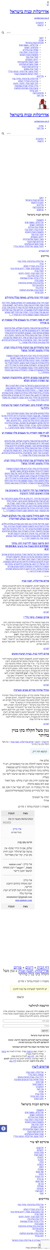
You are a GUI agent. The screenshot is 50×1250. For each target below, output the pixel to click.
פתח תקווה (39, 1152)
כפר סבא (40, 1171)
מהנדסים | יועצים (31, 47)
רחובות (41, 1157)
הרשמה (40, 25)
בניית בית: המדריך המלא (28, 81)
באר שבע (40, 1181)
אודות (41, 40)
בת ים (41, 1183)
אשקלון (41, 1186)
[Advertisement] (25, 169)
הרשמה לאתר (38, 1084)
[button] (3, 1128)
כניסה (3, 1051)
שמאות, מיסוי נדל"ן (36, 1074)
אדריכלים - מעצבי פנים (34, 222)
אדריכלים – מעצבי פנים (28, 45)
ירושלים (40, 1150)
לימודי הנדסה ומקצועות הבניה (26, 74)
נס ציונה (40, 1188)
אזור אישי (40, 1082)
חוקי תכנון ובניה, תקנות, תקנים (25, 83)
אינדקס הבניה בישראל (34, 42)
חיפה (42, 1167)
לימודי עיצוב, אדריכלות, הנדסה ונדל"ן (23, 71)
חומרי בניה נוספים (31, 69)
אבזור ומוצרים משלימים (28, 64)
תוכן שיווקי (33, 90)
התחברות (40, 22)
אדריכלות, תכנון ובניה (35, 1072)
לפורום (46, 612)
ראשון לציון (39, 1155)
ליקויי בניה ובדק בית (35, 275)
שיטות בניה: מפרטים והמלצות (26, 88)
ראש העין (40, 1191)
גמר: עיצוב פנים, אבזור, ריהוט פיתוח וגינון (27, 268)
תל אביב (40, 1147)
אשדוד (41, 1169)
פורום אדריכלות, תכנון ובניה (22, 742)
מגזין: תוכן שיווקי (37, 1096)
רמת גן (41, 1159)
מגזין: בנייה (39, 1094)
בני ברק (40, 1179)
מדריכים (40, 76)
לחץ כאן (30, 1056)
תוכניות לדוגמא (37, 202)
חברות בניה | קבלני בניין (28, 52)
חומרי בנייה (39, 271)
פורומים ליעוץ (38, 93)
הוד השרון (39, 1176)
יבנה (42, 1193)
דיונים (37, 742)
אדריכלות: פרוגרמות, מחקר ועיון (25, 78)
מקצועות (40, 220)
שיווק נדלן (40, 287)
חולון (42, 1162)
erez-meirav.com (23, 900)
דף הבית (45, 742)
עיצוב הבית (39, 280)
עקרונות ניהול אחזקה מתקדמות (31, 283)
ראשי (41, 38)
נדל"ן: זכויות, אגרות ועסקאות (26, 86)
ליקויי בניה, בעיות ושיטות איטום (31, 1077)
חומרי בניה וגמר (32, 57)
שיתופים (40, 210)
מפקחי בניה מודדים (30, 50)
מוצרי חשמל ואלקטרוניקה (27, 62)
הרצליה (41, 1164)
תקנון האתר (39, 1098)
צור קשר (40, 95)
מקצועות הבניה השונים (29, 54)
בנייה (42, 263)
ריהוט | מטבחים (31, 59)
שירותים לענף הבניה (30, 66)
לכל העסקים (44, 251)
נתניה (41, 1174)
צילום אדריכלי (38, 285)
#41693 (7, 822)
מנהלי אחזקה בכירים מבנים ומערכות (29, 1079)
